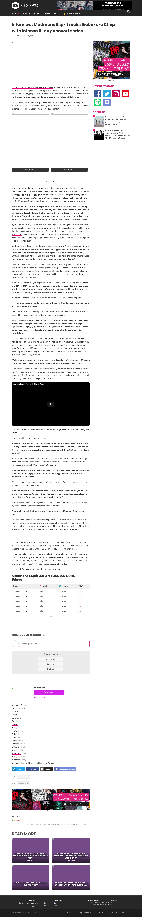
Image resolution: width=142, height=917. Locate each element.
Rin (13, 36)
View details (41, 697)
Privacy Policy (111, 913)
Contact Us (93, 913)
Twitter (15, 724)
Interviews (34, 14)
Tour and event (51, 36)
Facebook (16, 721)
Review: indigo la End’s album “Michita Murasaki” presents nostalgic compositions (117, 121)
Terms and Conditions (122, 913)
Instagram (16, 727)
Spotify (15, 714)
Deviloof (84, 282)
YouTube (15, 711)
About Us (69, 913)
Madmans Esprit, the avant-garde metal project (32, 87)
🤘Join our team (71, 14)
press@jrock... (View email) (104, 903)
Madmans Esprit (23, 777)
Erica (20, 36)
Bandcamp (16, 718)
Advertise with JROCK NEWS (81, 913)
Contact (57, 14)
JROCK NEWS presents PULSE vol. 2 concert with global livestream (71, 884)
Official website (18, 708)
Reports (46, 14)
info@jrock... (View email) (108, 900)
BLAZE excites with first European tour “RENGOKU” (30, 884)
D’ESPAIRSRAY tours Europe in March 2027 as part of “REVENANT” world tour (71, 856)
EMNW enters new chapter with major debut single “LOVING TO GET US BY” (30, 856)
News (14, 14)
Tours (23, 14)
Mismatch (40, 687)
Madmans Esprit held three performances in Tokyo (53, 206)
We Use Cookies (102, 913)
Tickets (80, 591)
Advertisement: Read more (102, 905)
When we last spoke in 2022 (25, 188)
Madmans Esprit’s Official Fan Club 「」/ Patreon (33, 763)
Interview (40, 36)
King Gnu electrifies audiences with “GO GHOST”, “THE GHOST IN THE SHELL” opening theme (117, 134)
